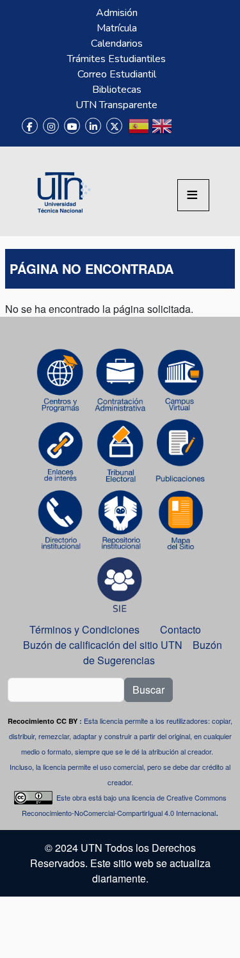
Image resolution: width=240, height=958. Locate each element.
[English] (162, 131)
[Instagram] (51, 126)
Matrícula (117, 28)
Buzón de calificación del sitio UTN (102, 644)
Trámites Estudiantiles (116, 59)
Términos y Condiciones (84, 629)
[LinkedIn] (93, 126)
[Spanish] (139, 131)
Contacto (180, 629)
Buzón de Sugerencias (153, 652)
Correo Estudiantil (116, 74)
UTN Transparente (116, 105)
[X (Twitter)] (114, 126)
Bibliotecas (116, 90)
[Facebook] (30, 126)
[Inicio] (62, 191)
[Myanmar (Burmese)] (185, 131)
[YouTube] (72, 126)
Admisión (117, 13)
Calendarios (117, 43)
